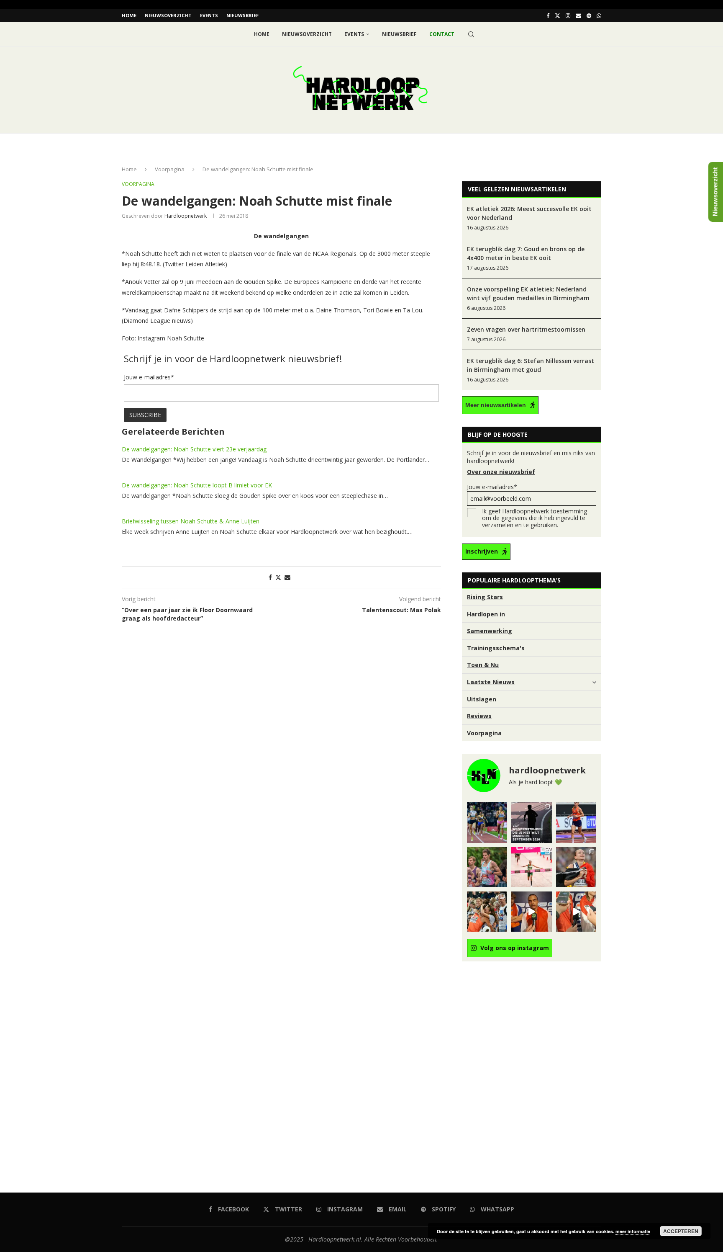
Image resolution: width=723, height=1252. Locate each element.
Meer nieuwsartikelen (495, 405)
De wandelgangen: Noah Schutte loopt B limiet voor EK (197, 485)
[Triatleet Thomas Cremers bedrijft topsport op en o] (487, 867)
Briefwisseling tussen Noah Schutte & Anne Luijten (190, 521)
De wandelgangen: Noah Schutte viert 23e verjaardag (194, 449)
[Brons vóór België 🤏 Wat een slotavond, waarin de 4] (531, 911)
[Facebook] (547, 15)
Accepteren (680, 1231)
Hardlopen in (486, 614)
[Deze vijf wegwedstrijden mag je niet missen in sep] (531, 822)
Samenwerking (489, 631)
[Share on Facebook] (270, 577)
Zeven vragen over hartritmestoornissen (526, 329)
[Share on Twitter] (278, 577)
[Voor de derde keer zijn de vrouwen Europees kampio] (576, 911)
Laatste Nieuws (491, 682)
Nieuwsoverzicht (168, 15)
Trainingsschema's (496, 648)
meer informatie (632, 1231)
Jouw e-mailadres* (492, 487)
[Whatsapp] (599, 15)
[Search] (471, 34)
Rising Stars (485, 597)
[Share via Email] (287, 577)
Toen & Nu (483, 665)
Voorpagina (170, 169)
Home (129, 15)
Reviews (479, 716)
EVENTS (209, 15)
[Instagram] (568, 15)
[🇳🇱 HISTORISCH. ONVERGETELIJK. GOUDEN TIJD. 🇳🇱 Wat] (487, 911)
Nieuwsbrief (242, 15)
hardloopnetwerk (185, 215)
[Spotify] (589, 15)
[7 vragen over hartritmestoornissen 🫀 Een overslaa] (576, 822)
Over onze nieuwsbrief (501, 472)
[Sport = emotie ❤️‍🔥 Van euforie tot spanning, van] (576, 867)
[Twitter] (557, 15)
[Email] (578, 15)
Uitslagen (481, 699)
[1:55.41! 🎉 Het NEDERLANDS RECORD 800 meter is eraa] (487, 822)
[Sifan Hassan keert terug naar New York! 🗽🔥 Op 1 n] (531, 867)
